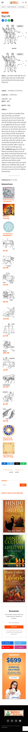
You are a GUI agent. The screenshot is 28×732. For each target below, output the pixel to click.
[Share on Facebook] (3, 20)
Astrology (5, 12)
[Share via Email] (12, 20)
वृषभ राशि (11, 472)
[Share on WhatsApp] (9, 20)
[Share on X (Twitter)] (6, 20)
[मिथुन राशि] (14, 44)
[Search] (25, 2)
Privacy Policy (18, 632)
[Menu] (3, 2)
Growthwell (4, 727)
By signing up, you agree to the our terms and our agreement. (14, 632)
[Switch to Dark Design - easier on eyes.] (23, 2)
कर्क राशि (17, 472)
